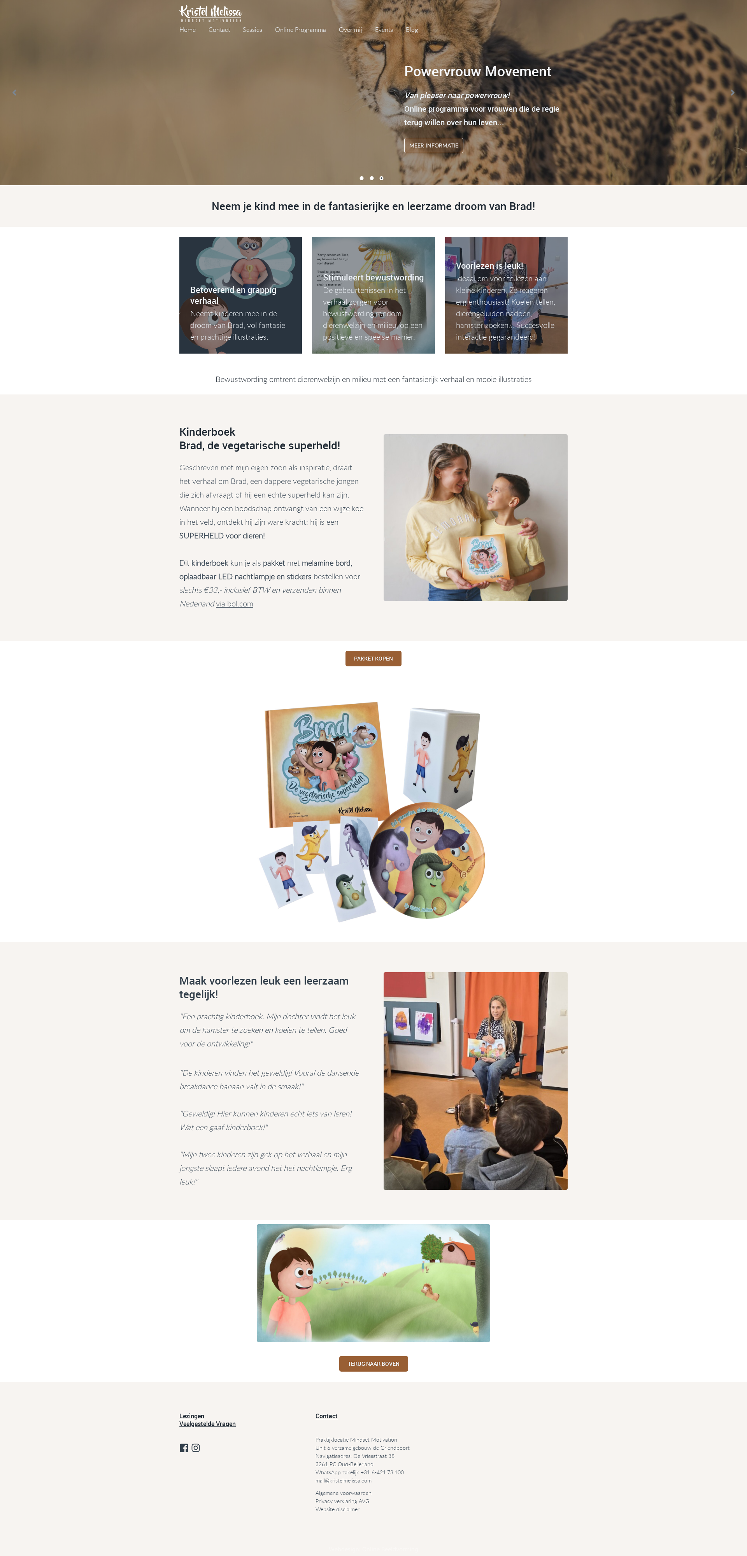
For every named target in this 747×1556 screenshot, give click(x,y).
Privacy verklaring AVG (342, 1501)
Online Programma (300, 29)
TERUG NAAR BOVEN (374, 1363)
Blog (412, 29)
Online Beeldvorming (390, 1550)
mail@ (323, 1480)
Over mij (350, 29)
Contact (219, 29)
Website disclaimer (337, 1509)
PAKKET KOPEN (373, 658)
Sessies (252, 29)
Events (384, 29)
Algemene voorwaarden (344, 1492)
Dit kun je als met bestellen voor (269, 576)
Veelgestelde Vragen (207, 1423)
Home (187, 29)
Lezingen (191, 1416)
